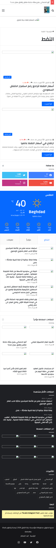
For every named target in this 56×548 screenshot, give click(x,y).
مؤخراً (28, 240)
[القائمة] (3, 11)
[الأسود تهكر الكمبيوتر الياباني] (42, 332)
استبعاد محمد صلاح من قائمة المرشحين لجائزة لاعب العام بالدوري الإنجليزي (21, 250)
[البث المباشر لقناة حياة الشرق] (28, 20)
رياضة (26, 483)
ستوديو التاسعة (10, 483)
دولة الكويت (35, 483)
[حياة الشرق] (46, 10)
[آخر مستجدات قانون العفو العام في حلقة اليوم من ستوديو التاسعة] (42, 359)
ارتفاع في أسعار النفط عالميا (37, 143)
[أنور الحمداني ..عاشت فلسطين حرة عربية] (45, 460)
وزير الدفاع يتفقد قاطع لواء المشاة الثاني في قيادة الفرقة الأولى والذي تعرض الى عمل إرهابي (21, 302)
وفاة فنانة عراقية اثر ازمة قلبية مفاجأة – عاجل (21, 261)
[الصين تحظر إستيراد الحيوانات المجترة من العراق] (45, 439)
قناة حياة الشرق (33, 488)
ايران (51, 483)
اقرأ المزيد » (48, 103)
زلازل (19, 483)
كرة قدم (22, 488)
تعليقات (10, 240)
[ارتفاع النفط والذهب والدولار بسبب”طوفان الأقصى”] (10, 460)
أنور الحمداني (49, 479)
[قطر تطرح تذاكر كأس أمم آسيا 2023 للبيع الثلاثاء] (14, 359)
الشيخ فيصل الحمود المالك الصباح (31, 479)
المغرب (7, 479)
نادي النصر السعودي (23, 492)
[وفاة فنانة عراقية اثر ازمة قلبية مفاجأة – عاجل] (46, 263)
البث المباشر (25, 535)
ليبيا (15, 488)
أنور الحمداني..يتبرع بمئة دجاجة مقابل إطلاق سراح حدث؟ (29, 2)
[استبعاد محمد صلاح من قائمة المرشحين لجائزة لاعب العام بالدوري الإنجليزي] (46, 252)
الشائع (46, 240)
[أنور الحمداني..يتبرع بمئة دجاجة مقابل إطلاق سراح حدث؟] (14, 332)
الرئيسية (49, 31)
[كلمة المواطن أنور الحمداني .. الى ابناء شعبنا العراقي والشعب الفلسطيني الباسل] (28, 460)
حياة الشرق (48, 82)
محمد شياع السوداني (46, 492)
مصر (34, 492)
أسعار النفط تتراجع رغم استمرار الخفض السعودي (32, 88)
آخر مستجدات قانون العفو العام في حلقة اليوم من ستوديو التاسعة (43, 371)
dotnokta (28, 531)
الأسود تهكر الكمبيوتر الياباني (42, 342)
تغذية (44, 483)
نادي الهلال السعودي (46, 496)
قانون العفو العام (47, 488)
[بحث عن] (52, 11)
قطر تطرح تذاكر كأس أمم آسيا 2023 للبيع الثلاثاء (14, 370)
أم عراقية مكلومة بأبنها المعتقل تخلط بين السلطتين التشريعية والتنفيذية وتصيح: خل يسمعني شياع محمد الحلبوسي (20, 289)
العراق (15, 479)
